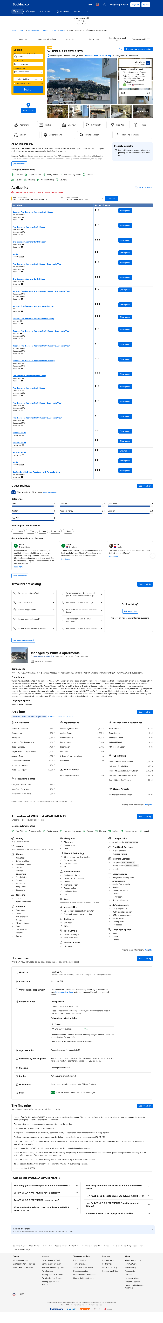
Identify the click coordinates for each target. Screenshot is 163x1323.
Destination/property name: (24, 53)
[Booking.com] (22, 4)
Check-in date (18, 61)
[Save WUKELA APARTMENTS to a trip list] (121, 49)
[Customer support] (104, 5)
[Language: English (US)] (97, 5)
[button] (28, 79)
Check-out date (19, 68)
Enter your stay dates (64, 992)
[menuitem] (17, 11)
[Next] (149, 79)
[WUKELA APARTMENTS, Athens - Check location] (48, 55)
